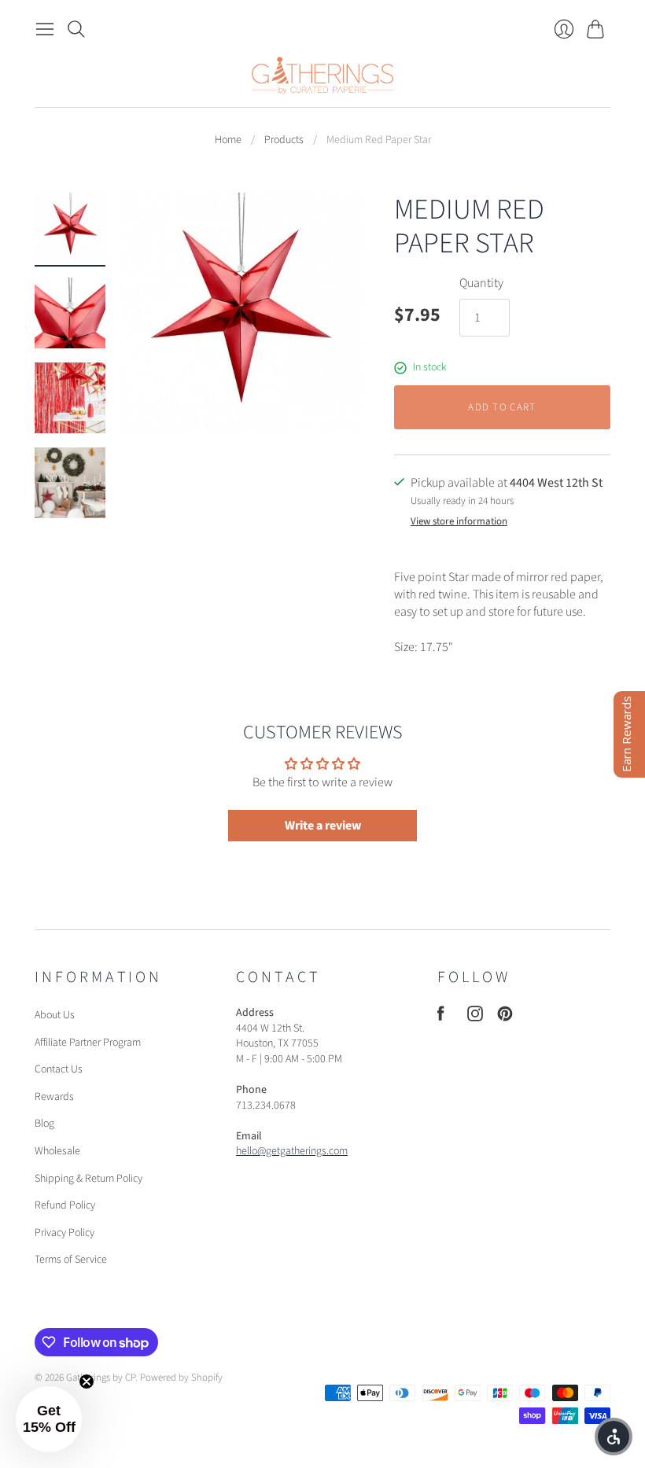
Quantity (481, 283)
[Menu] (44, 29)
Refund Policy (65, 1205)
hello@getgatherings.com (292, 1151)
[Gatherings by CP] (322, 75)
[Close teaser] (86, 1381)
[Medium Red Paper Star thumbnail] (70, 228)
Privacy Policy (64, 1233)
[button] (49, 1419)
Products (284, 140)
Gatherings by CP (100, 1378)
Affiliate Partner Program (88, 1042)
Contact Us (59, 1069)
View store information (459, 522)
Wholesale (57, 1151)
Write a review (323, 825)
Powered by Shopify (181, 1378)
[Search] (76, 29)
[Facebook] (440, 1017)
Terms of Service (71, 1259)
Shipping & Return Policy (88, 1179)
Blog (44, 1123)
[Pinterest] (505, 1017)
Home (228, 140)
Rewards (54, 1097)
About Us (55, 1015)
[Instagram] (475, 1017)
